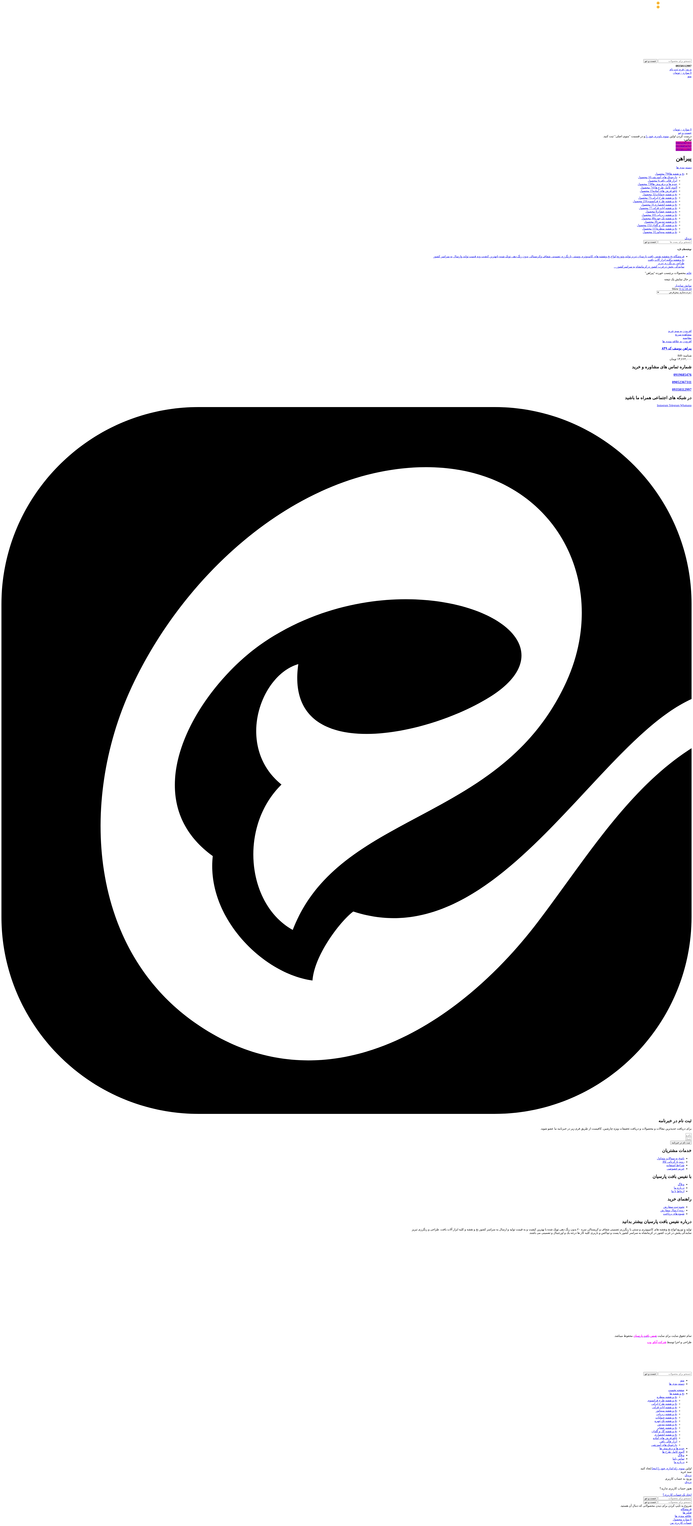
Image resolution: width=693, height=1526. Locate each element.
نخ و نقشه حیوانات (666, 1417)
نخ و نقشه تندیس (667, 1424)
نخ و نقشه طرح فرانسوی (662, 1400)
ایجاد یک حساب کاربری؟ (677, 1494)
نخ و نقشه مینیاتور (666, 1410)
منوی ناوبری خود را (657, 136)
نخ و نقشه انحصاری (665, 1434)
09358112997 (684, 149)
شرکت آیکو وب (656, 1342)
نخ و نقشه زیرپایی (666, 1414)
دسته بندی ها (684, 167)
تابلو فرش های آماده (665, 1438)
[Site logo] (669, 57)
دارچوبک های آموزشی (664, 1444)
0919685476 (683, 375)
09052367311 (684, 142)
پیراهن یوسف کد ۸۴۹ (677, 348)
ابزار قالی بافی (668, 1441)
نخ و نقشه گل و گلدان (664, 1431)
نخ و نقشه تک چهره (666, 1420)
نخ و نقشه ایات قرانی (664, 1407)
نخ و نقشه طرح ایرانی (664, 1403)
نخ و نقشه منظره (667, 1396)
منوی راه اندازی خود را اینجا (668, 1468)
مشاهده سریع (683, 334)
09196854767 (684, 146)
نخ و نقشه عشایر (667, 1427)
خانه (689, 273)
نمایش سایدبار (683, 285)
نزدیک (688, 238)
